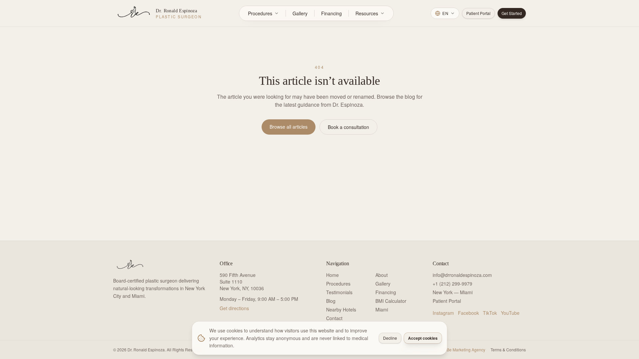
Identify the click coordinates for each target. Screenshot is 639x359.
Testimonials (339, 292)
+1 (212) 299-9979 (452, 283)
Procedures (260, 13)
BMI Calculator (390, 301)
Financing (331, 13)
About (381, 275)
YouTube (510, 312)
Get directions (234, 308)
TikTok (490, 312)
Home (332, 275)
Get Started (512, 13)
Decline (390, 338)
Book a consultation (348, 127)
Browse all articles (289, 126)
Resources (366, 13)
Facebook (468, 312)
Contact (334, 318)
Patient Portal (478, 13)
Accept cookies (423, 338)
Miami (381, 309)
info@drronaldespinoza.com (462, 275)
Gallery (300, 13)
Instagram (443, 312)
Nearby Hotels (341, 309)
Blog (330, 301)
